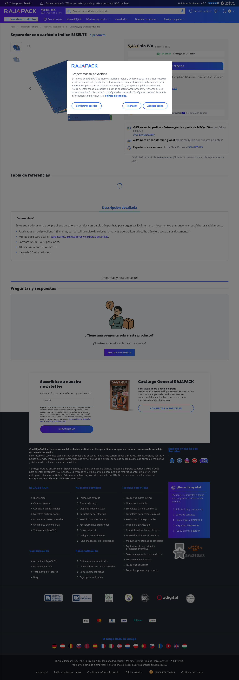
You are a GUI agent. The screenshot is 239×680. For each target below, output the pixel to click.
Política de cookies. (116, 95)
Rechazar (132, 105)
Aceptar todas (155, 105)
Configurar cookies (86, 105)
